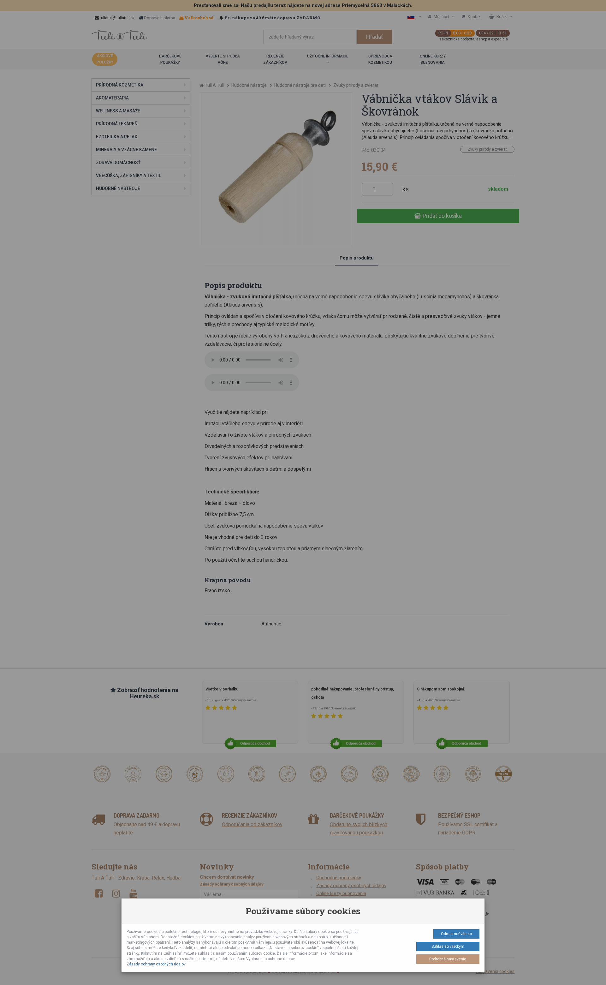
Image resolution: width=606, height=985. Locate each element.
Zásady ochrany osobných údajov (156, 964)
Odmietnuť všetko (456, 934)
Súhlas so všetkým (447, 946)
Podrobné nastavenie (447, 959)
